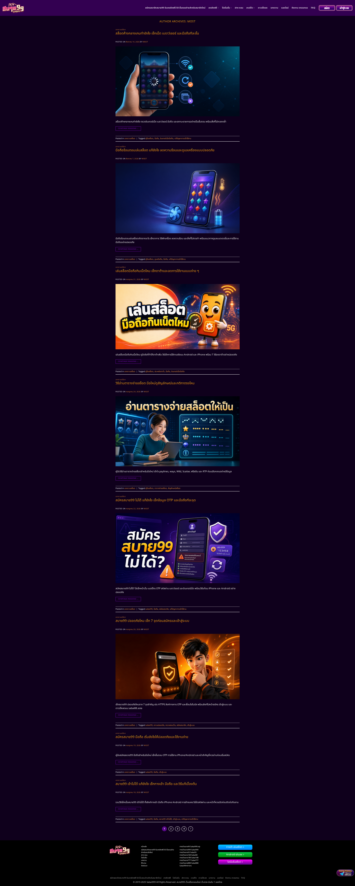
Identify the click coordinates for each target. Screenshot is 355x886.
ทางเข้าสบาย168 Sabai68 (188, 855)
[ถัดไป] (190, 828)
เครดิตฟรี (212, 7)
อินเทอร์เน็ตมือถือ (166, 138)
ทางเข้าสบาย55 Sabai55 (188, 852)
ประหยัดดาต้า (159, 371)
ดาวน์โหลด (262, 7)
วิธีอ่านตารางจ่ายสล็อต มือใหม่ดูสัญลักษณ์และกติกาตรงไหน (155, 383)
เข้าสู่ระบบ (191, 725)
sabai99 (149, 609)
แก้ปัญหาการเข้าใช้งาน (182, 138)
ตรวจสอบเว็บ (170, 725)
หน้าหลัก (144, 846)
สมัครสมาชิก (164, 609)
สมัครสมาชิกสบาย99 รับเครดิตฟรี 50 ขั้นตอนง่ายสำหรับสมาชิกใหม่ (175, 7)
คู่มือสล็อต (149, 138)
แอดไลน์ (285, 7)
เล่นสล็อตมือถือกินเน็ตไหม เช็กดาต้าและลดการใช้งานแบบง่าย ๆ (157, 271)
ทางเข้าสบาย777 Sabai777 (189, 860)
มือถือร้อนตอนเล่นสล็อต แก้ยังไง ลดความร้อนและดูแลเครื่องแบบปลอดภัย (165, 150)
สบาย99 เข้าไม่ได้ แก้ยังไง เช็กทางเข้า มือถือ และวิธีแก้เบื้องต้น (156, 784)
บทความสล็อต (121, 29)
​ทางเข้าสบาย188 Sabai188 (189, 857)
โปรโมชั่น (226, 7)
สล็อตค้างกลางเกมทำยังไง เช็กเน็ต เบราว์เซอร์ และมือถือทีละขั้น (157, 33)
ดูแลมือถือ (158, 259)
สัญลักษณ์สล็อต (174, 488)
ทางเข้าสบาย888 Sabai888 (189, 863)
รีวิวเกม (143, 863)
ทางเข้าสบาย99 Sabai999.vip (190, 846)
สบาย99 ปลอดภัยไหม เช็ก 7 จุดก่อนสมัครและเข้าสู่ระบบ (152, 620)
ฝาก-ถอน (239, 7)
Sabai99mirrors (186, 865)
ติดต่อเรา (144, 865)
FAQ (313, 7)
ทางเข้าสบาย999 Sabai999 (189, 849)
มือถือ (156, 138)
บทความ (274, 7)
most (191, 21)
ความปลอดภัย (159, 725)
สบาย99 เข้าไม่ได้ (165, 819)
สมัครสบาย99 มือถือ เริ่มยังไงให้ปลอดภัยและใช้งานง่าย (152, 737)
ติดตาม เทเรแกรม (300, 7)
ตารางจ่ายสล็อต (160, 488)
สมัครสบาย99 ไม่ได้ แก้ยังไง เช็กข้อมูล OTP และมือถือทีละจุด (156, 500)
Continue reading (128, 128)
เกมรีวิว (249, 7)
